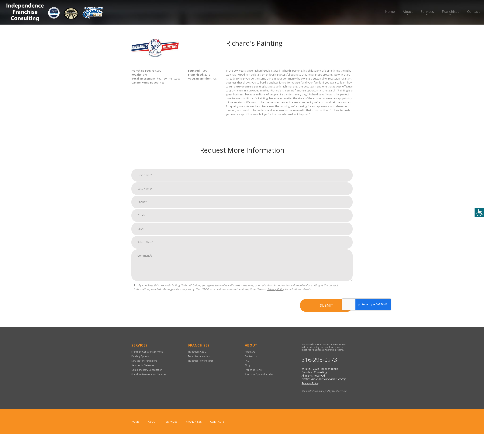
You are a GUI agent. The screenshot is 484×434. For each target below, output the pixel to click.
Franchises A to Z (197, 351)
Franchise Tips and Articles (259, 374)
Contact (473, 11)
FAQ (247, 360)
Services (427, 11)
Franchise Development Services (148, 374)
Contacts (217, 421)
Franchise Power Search (200, 360)
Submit (326, 305)
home (135, 421)
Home (390, 11)
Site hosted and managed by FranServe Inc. (324, 391)
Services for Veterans (142, 365)
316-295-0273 (319, 360)
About (408, 11)
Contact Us (251, 356)
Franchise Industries (198, 356)
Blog (247, 365)
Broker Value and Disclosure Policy (323, 379)
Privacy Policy (275, 289)
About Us (250, 351)
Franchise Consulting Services (147, 351)
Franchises (450, 11)
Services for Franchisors (144, 360)
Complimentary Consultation (146, 369)
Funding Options (140, 356)
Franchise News (253, 369)
